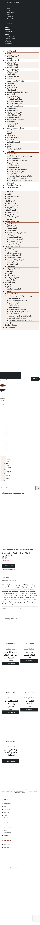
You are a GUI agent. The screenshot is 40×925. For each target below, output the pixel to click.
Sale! (8, 8)
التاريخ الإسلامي (13, 69)
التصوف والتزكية (12, 67)
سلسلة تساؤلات (14, 174)
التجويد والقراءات (13, 137)
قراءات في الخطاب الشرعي (18, 160)
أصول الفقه (11, 94)
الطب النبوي (11, 74)
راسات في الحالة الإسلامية (18, 178)
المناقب (9, 78)
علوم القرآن (11, 135)
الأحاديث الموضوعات (14, 117)
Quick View (11, 646)
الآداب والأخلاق (13, 60)
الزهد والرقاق (11, 63)
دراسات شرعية (14, 158)
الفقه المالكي (11, 85)
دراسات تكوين (14, 163)
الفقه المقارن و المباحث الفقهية (17, 92)
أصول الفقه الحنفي (15, 97)
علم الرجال (11, 126)
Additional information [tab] (9, 580)
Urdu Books (12, 187)
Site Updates (10, 12)
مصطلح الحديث (12, 121)
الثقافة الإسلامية (12, 153)
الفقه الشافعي (12, 88)
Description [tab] (5, 577)
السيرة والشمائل (12, 72)
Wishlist (9, 21)
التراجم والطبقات (13, 76)
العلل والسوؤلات (12, 124)
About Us (9, 23)
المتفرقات (11, 151)
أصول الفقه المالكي (15, 99)
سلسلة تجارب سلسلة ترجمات (19, 171)
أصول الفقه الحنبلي (15, 103)
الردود (9, 144)
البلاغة (9, 53)
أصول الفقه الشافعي (16, 101)
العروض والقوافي (13, 56)
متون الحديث (11, 108)
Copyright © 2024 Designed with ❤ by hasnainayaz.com (20, 868)
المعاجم (9, 58)
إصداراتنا (10, 183)
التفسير (9, 133)
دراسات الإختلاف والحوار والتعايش (20, 176)
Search (35, 379)
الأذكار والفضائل (12, 65)
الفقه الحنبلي (11, 90)
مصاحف (10, 131)
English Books (14, 185)
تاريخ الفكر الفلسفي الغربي (18, 169)
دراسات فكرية (14, 165)
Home (8, 10)
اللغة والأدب (11, 51)
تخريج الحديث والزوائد (14, 113)
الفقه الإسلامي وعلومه (16, 81)
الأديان (9, 147)
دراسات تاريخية (14, 167)
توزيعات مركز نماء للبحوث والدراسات (19, 156)
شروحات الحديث (12, 110)
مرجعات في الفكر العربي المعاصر (20, 180)
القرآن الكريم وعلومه (15, 128)
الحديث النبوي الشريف (16, 106)
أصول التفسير (11, 140)
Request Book (11, 19)
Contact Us (10, 16)
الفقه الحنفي (11, 83)
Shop (8, 14)
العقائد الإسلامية (13, 142)
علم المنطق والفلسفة (14, 149)
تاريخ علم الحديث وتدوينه (15, 119)
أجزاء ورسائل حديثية (14, 115)
